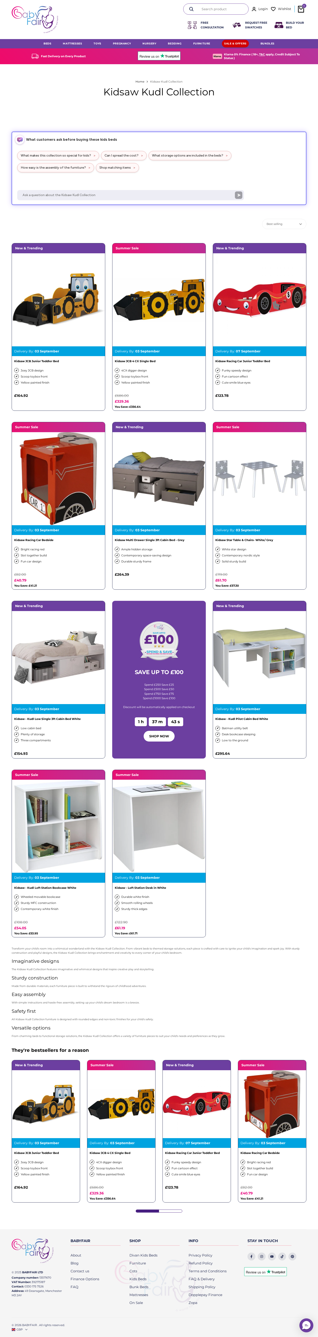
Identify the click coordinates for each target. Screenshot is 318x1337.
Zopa (193, 1302)
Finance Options (85, 1279)
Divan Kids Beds (143, 1255)
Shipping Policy (202, 1287)
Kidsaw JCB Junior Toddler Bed (36, 361)
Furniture (137, 1263)
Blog (74, 1263)
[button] (306, 1325)
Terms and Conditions (208, 1271)
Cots (133, 1271)
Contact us (80, 1271)
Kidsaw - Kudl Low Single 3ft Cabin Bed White (47, 719)
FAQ (74, 1287)
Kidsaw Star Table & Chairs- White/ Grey (244, 540)
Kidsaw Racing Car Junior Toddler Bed (242, 361)
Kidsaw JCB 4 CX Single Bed (135, 361)
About (76, 1255)
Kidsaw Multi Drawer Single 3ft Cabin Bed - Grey (149, 540)
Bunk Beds (138, 1287)
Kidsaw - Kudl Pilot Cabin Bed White (241, 719)
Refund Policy (201, 1263)
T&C (262, 54)
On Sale (136, 1302)
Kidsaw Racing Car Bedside (34, 540)
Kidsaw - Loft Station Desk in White (140, 887)
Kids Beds (137, 1279)
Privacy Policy (200, 1255)
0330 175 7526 (34, 1286)
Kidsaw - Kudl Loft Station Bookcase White (45, 887)
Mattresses (138, 1295)
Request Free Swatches (256, 25)
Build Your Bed (295, 25)
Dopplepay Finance (205, 1295)
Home (139, 81)
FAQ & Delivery (202, 1279)
